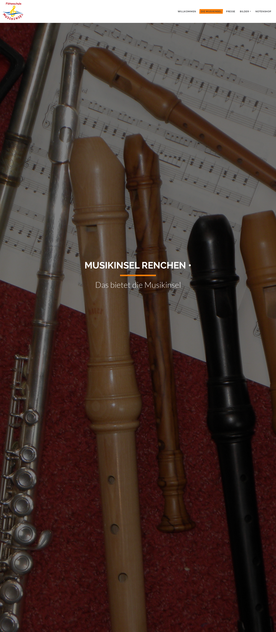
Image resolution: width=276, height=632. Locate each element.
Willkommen (187, 11)
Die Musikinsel (211, 11)
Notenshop (263, 11)
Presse (230, 11)
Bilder (244, 11)
